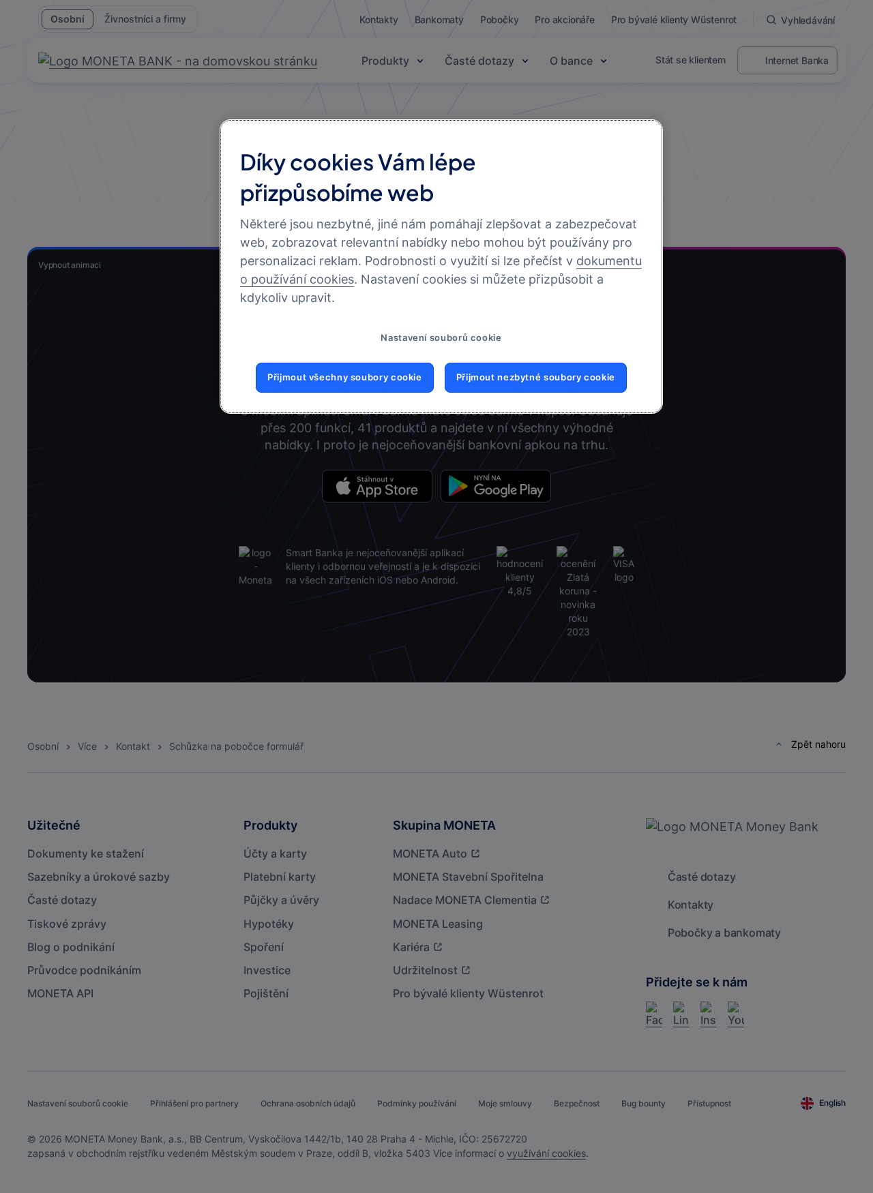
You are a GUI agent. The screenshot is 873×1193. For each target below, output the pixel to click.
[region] (441, 266)
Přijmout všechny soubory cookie (344, 377)
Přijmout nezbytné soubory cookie (535, 377)
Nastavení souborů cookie (441, 338)
